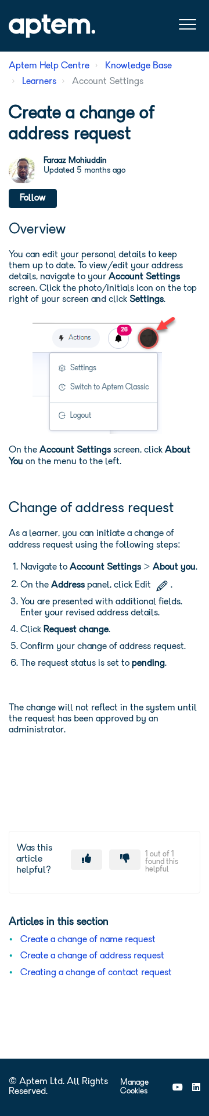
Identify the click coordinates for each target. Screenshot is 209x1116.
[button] (187, 25)
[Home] (52, 26)
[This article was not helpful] (124, 859)
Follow (33, 198)
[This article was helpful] (86, 859)
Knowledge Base (138, 66)
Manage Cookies (134, 1087)
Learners (39, 81)
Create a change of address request (92, 956)
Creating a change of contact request (96, 973)
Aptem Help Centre (49, 66)
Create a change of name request (88, 939)
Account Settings (107, 81)
